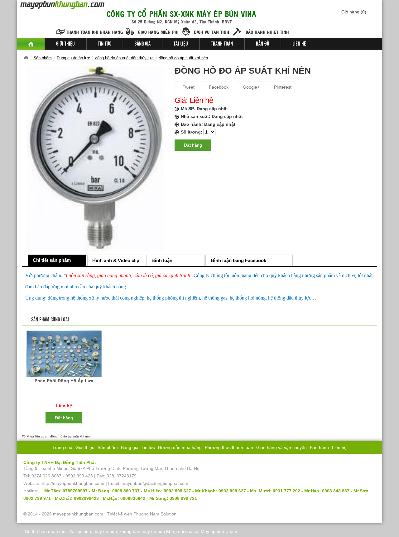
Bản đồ (262, 44)
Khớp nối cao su (182, 531)
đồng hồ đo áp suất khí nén (70, 436)
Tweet (188, 87)
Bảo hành (319, 447)
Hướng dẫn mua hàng (180, 447)
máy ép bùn (105, 531)
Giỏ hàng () (353, 11)
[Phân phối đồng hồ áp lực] (63, 355)
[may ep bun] (31, 44)
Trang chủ (62, 447)
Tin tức (104, 44)
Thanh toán (222, 44)
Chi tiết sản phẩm (52, 260)
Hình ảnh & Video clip (115, 260)
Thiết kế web (119, 513)
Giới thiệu (65, 44)
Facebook (218, 87)
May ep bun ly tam (219, 531)
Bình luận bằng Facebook (238, 260)
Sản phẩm (108, 447)
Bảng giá (142, 44)
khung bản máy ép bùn (142, 531)
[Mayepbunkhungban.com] (25, 57)
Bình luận (161, 260)
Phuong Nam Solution (154, 513)
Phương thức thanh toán (229, 447)
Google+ (251, 87)
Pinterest (282, 87)
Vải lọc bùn (80, 531)
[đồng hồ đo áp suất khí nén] (95, 158)
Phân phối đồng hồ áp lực (64, 380)
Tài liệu (181, 44)
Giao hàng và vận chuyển (281, 447)
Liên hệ (299, 44)
